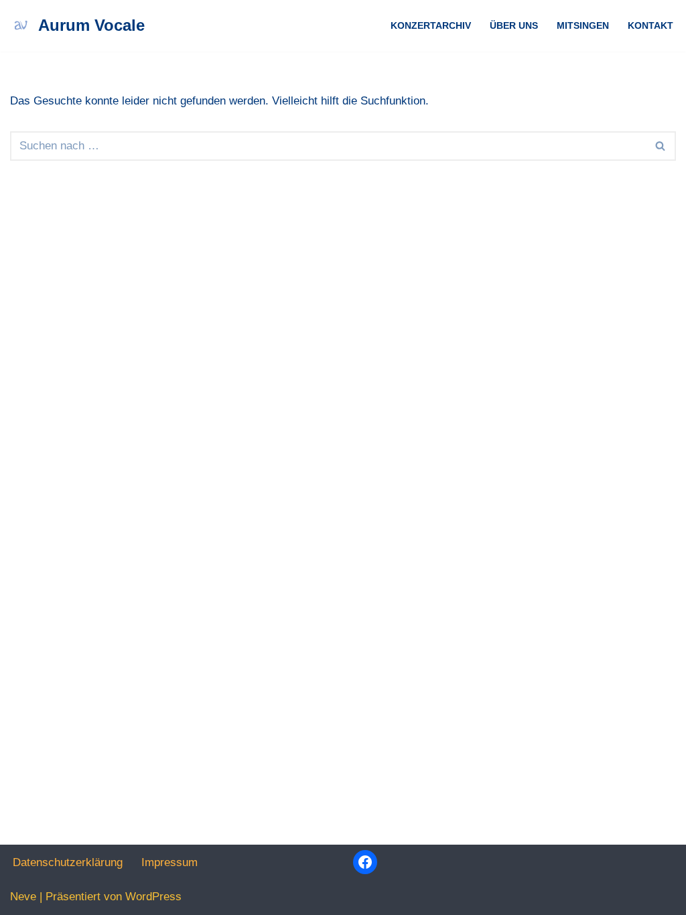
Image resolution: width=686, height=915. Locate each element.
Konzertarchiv (431, 26)
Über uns (514, 26)
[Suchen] (661, 146)
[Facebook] (365, 862)
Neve (23, 896)
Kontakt (650, 26)
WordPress (153, 896)
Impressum (169, 862)
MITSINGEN (583, 26)
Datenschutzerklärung (68, 862)
